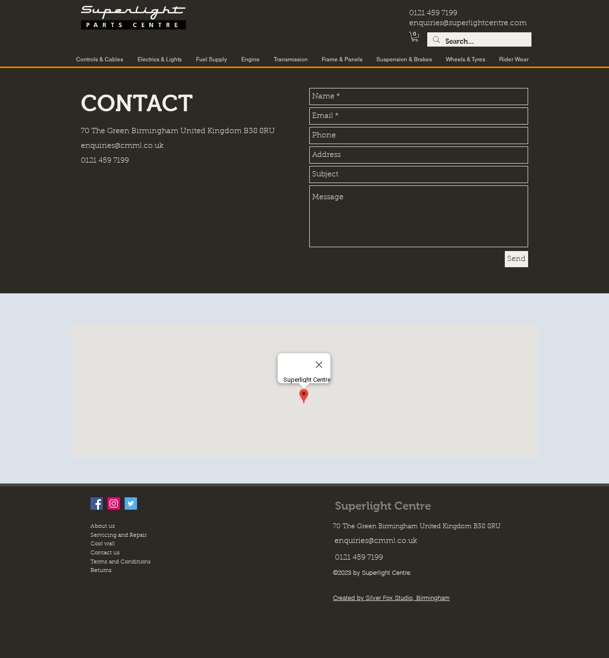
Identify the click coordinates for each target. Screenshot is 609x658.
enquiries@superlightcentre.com (468, 23)
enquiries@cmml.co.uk (122, 146)
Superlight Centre (383, 505)
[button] (415, 36)
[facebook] (96, 503)
